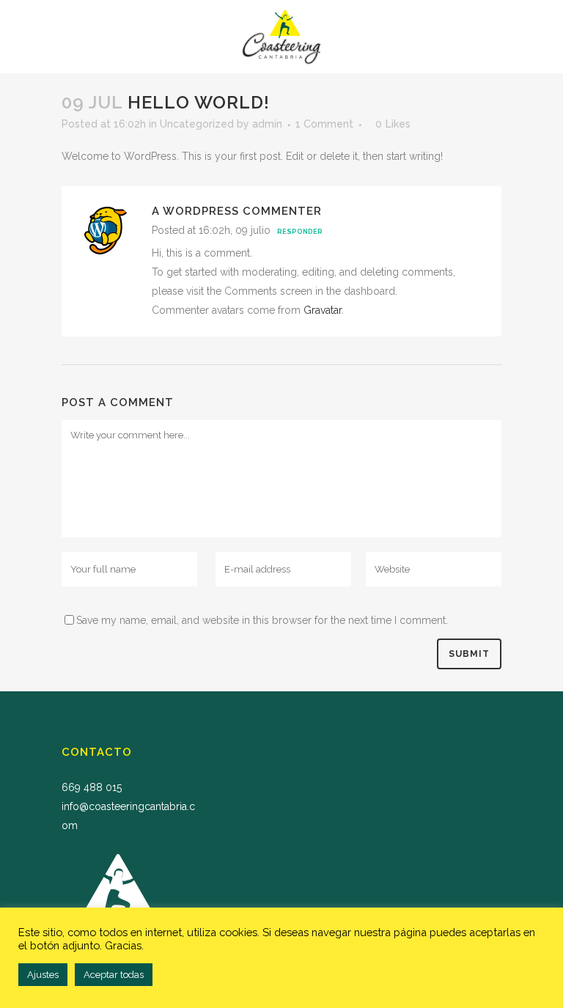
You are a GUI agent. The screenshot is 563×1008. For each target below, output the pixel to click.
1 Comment (324, 124)
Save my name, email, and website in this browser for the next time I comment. (262, 620)
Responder (300, 231)
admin (267, 124)
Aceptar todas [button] (114, 974)
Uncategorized (197, 124)
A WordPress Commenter (237, 211)
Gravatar (322, 310)
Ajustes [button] (43, 974)
